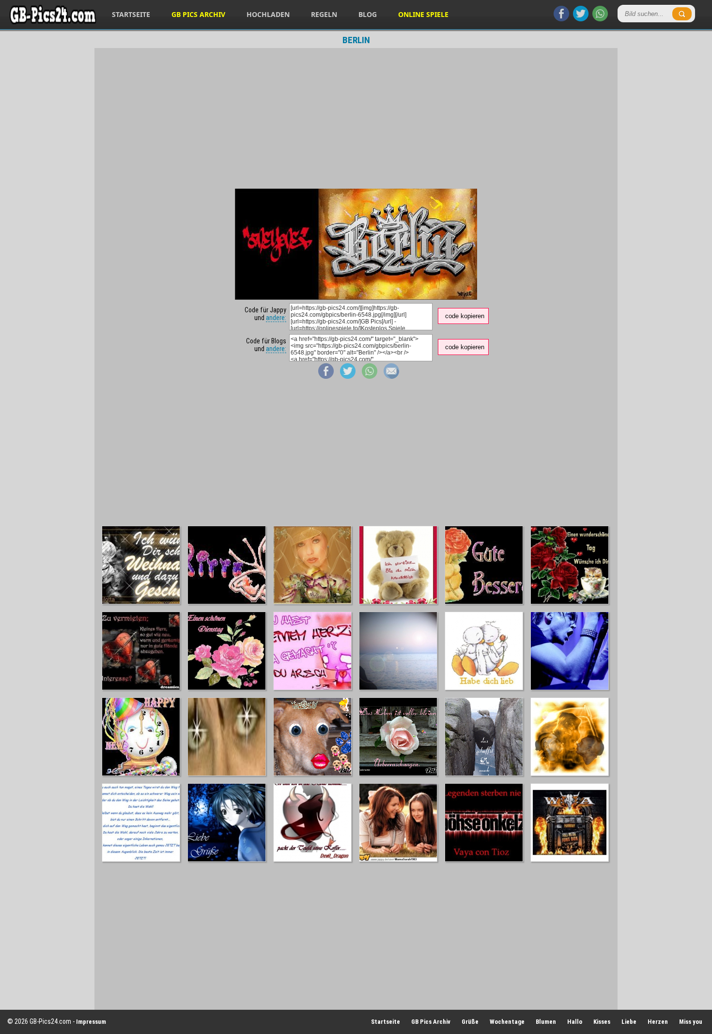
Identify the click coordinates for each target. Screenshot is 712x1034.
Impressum (91, 1021)
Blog (367, 14)
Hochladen (268, 14)
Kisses (601, 1021)
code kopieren (464, 316)
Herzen (658, 1021)
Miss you (690, 1021)
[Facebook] (561, 19)
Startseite (131, 14)
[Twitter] (580, 19)
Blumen (546, 1021)
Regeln (324, 14)
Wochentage (507, 1021)
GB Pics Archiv (198, 14)
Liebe (628, 1021)
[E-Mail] (391, 376)
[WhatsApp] (600, 19)
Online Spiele (423, 14)
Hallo (574, 1021)
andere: (276, 318)
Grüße (470, 1021)
